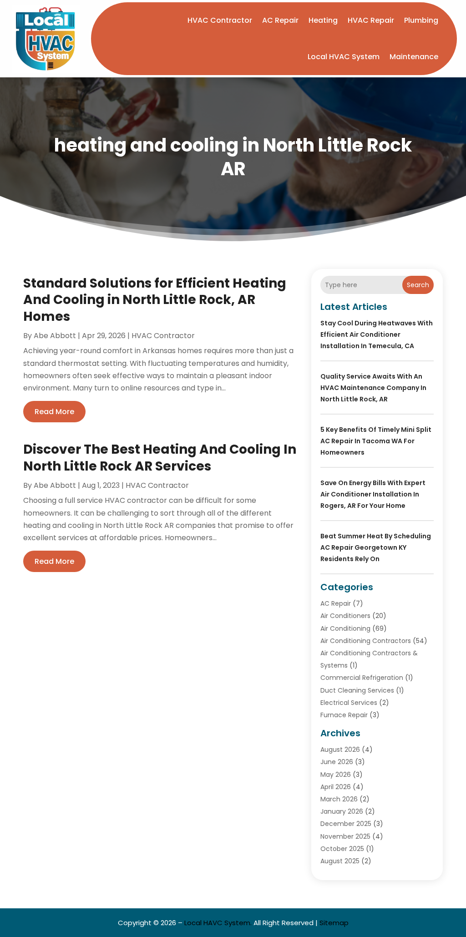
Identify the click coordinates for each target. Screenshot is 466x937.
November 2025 (345, 836)
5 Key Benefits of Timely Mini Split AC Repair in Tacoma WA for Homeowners (375, 441)
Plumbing (421, 20)
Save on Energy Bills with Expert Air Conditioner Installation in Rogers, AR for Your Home (372, 494)
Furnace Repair (344, 714)
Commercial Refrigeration (361, 677)
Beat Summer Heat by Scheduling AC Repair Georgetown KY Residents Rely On (375, 547)
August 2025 (340, 861)
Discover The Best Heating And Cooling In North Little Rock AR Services (159, 458)
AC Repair (280, 20)
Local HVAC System (344, 56)
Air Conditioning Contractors (365, 640)
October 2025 (342, 848)
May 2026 (335, 774)
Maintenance (414, 56)
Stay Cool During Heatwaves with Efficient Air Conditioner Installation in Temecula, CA (376, 334)
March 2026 (339, 799)
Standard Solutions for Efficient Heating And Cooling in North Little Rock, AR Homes (154, 299)
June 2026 (336, 761)
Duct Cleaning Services (357, 690)
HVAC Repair (371, 20)
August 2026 (340, 749)
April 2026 (335, 786)
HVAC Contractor (219, 20)
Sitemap (334, 922)
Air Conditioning (345, 628)
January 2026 (341, 811)
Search (418, 284)
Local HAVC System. (218, 922)
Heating (323, 20)
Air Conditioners (345, 615)
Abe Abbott (55, 335)
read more (54, 411)
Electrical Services (348, 702)
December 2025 (345, 823)
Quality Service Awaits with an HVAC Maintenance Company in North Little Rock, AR (373, 388)
